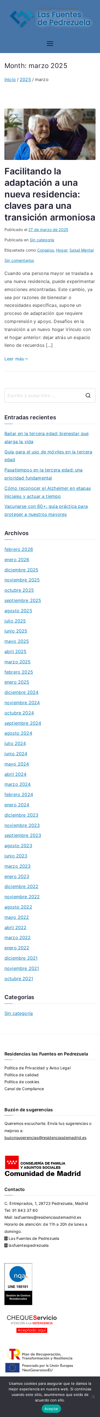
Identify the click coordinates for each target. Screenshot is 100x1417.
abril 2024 (15, 774)
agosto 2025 (18, 610)
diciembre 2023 (21, 815)
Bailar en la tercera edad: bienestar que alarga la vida (46, 437)
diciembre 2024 (21, 692)
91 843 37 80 (25, 1210)
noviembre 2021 (21, 968)
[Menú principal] (50, 43)
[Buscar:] (50, 395)
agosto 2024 (18, 733)
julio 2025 (15, 621)
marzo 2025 (17, 661)
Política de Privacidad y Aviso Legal (37, 1067)
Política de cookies (21, 1081)
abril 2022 (15, 927)
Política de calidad (21, 1074)
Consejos (45, 250)
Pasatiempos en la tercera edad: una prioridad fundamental (43, 474)
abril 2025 (15, 651)
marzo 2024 (17, 784)
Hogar (61, 250)
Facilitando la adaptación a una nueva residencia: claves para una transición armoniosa (49, 194)
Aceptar (51, 1408)
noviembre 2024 (22, 702)
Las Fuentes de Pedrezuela (33, 1238)
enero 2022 (16, 947)
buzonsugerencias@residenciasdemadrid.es (45, 1137)
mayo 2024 (16, 764)
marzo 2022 (17, 937)
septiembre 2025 (22, 600)
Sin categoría (42, 239)
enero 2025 (16, 682)
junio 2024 (16, 753)
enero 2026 (16, 559)
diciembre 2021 (21, 958)
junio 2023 (16, 856)
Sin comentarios (19, 260)
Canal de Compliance (24, 1088)
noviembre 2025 (22, 580)
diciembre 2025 (21, 570)
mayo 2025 (16, 641)
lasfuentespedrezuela (28, 1245)
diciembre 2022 (21, 886)
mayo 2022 (16, 917)
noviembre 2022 (22, 896)
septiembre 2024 (22, 723)
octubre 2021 (18, 978)
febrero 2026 (18, 549)
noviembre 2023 (22, 825)
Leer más (14, 359)
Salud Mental (81, 250)
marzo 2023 (17, 866)
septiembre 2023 (22, 835)
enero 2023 (16, 876)
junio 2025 (16, 631)
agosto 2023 (18, 845)
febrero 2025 (18, 672)
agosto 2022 (18, 907)
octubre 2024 (19, 713)
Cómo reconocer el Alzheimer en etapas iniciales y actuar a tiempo (47, 492)
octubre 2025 (19, 590)
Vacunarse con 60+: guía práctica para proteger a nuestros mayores (46, 510)
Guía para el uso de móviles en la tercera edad (48, 456)
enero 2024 (16, 804)
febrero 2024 (18, 794)
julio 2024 (15, 743)
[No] (93, 1397)
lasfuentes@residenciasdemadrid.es (47, 1217)
